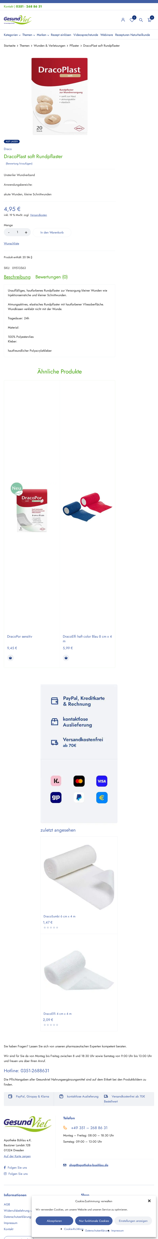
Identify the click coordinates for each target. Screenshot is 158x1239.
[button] (149, 1201)
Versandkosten (38, 215)
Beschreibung (17, 276)
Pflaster (74, 45)
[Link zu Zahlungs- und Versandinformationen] (79, 755)
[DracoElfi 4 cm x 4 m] (79, 974)
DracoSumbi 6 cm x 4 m (59, 916)
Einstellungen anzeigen (133, 1221)
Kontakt (8, 6)
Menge (8, 225)
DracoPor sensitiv (19, 636)
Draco (8, 149)
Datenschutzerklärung (97, 1230)
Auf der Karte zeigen (17, 1156)
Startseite (9, 45)
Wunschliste (134, 17)
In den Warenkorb (52, 232)
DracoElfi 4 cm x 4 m (57, 1014)
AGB (7, 1204)
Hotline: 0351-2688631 (26, 1070)
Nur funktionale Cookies (94, 1221)
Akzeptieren (54, 1221)
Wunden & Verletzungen (49, 45)
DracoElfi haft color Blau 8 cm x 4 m (87, 639)
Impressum (117, 1230)
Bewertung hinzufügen (19, 163)
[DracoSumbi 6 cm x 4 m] (79, 876)
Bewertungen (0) (51, 276)
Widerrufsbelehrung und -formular (26, 1210)
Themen (24, 45)
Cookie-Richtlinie (73, 1229)
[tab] (17, 276)
